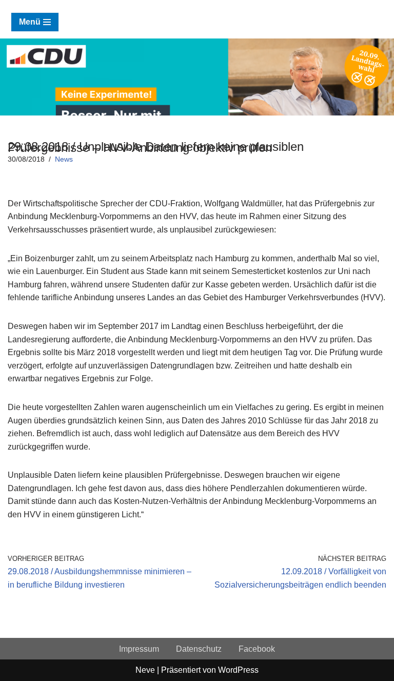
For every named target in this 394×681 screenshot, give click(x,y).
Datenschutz (199, 649)
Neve (145, 670)
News (64, 159)
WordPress (238, 670)
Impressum (139, 649)
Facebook (257, 649)
